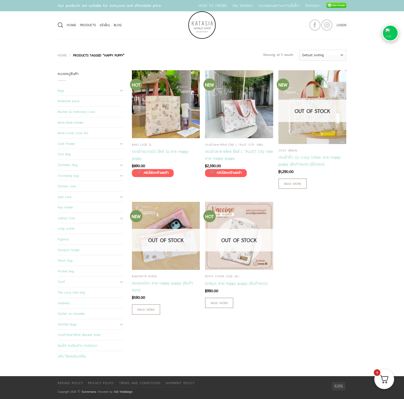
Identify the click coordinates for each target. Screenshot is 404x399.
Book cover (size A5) (73, 132)
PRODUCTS (88, 24)
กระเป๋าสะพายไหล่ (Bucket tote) (79, 334)
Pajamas (63, 239)
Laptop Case (66, 217)
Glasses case (67, 185)
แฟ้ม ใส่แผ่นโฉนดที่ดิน (72, 356)
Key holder (65, 207)
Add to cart (153, 173)
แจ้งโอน (105, 24)
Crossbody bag (68, 175)
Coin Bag (64, 153)
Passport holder (69, 249)
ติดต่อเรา (312, 5)
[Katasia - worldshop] (202, 25)
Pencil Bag (65, 260)
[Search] (60, 25)
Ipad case (64, 196)
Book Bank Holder (71, 122)
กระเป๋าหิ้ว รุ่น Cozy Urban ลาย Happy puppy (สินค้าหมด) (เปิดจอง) (309, 160)
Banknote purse (68, 100)
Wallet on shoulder (71, 313)
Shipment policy (179, 382)
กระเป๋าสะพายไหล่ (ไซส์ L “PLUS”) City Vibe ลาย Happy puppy (239, 154)
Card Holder (66, 143)
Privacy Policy (101, 382)
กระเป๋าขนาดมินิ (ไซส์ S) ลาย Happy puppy (160, 154)
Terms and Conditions (140, 382)
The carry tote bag (71, 292)
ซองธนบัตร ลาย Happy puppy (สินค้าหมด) (162, 286)
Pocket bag (66, 270)
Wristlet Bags (67, 324)
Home (62, 55)
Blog (118, 24)
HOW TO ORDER (212, 5)
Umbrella (64, 302)
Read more (292, 183)
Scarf (61, 281)
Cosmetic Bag (68, 164)
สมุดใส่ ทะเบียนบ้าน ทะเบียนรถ (77, 345)
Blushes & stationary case (76, 111)
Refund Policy (70, 382)
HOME (71, 24)
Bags (61, 90)
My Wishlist (242, 5)
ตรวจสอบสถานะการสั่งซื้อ (278, 5)
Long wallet (66, 228)
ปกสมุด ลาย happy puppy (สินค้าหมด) (236, 283)
